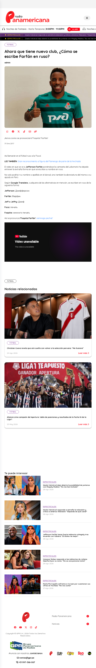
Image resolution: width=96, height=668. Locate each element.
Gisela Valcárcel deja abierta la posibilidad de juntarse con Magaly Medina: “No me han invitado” (66, 486)
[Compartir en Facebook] (13, 131)
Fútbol (10, 45)
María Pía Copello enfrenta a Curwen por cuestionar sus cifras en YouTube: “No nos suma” (66, 584)
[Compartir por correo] (30, 131)
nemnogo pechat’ (44, 218)
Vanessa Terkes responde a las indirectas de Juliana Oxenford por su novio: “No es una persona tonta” (65, 560)
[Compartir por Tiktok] (24, 131)
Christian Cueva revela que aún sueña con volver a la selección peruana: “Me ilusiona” (45, 348)
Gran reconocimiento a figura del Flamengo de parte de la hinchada (49, 161)
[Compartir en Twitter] (18, 131)
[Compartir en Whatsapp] (7, 131)
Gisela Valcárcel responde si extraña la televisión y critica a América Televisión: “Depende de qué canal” (65, 510)
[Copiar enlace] (35, 131)
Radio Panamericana (61, 616)
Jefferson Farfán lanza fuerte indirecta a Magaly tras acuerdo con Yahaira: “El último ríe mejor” (65, 535)
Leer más (83, 353)
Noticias (56, 624)
